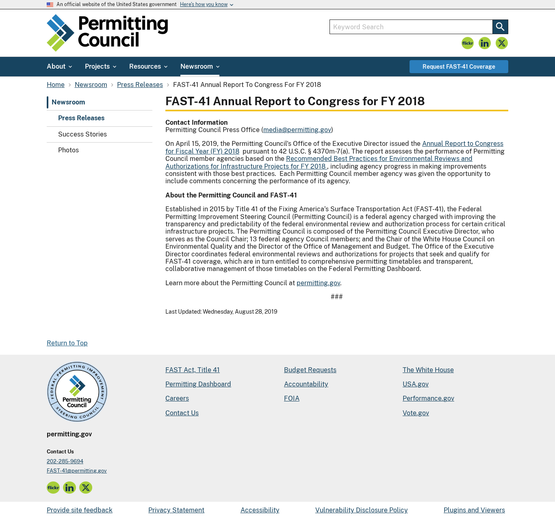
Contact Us (182, 413)
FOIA (291, 398)
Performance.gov (428, 398)
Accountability (306, 384)
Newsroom (68, 102)
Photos (68, 150)
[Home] (107, 33)
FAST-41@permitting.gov (77, 471)
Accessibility (260, 510)
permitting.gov (318, 283)
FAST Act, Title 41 (192, 370)
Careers (177, 398)
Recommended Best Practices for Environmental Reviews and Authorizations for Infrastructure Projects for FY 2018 (319, 162)
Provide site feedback (80, 510)
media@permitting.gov (297, 130)
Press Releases (81, 118)
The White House (428, 370)
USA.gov (416, 384)
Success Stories (82, 134)
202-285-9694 (65, 461)
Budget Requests (310, 370)
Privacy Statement (176, 510)
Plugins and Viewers (474, 510)
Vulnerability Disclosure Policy (361, 510)
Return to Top (67, 343)
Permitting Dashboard (198, 384)
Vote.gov (416, 413)
